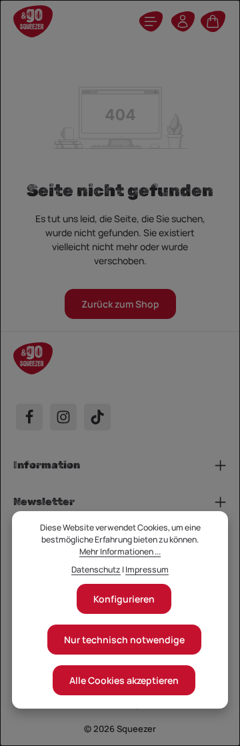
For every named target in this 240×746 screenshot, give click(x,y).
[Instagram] (63, 417)
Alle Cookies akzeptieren (124, 680)
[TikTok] (97, 417)
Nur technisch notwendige (124, 639)
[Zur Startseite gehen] (33, 21)
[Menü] (150, 21)
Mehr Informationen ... (120, 551)
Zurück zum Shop (120, 304)
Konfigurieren (124, 599)
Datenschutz (96, 569)
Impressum (147, 569)
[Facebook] (29, 417)
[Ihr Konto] (182, 21)
